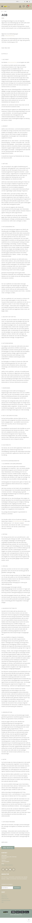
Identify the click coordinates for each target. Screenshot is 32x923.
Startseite (2, 11)
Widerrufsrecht (4, 898)
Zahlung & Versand (5, 900)
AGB (2, 902)
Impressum (4, 895)
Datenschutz (4, 896)
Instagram (13, 869)
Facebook (3, 869)
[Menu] (2, 6)
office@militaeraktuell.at (18, 521)
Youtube (27, 2)
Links (17, 1)
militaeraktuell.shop (9, 35)
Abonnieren (17, 887)
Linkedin (6, 869)
